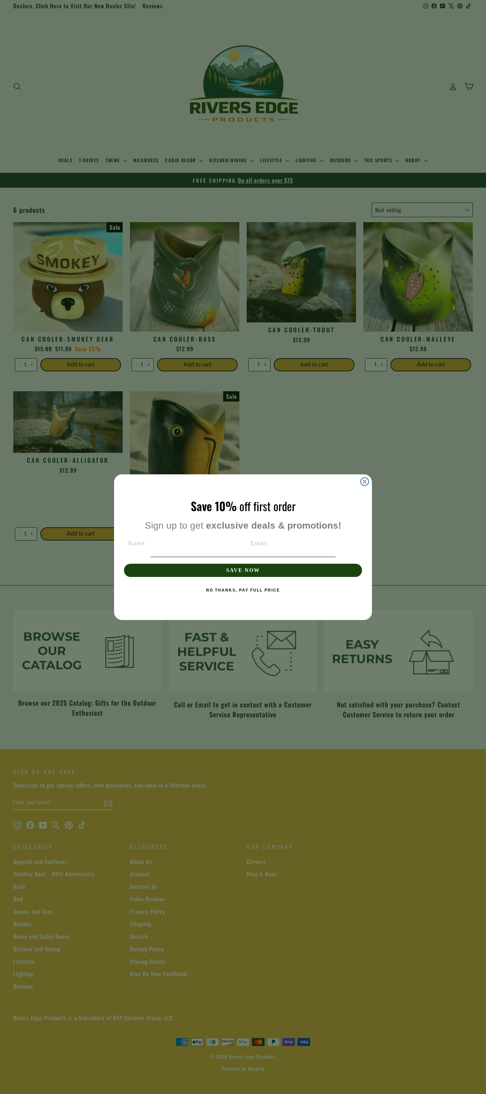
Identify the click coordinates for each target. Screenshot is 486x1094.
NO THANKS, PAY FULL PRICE (243, 590)
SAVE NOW (243, 570)
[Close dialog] (365, 482)
